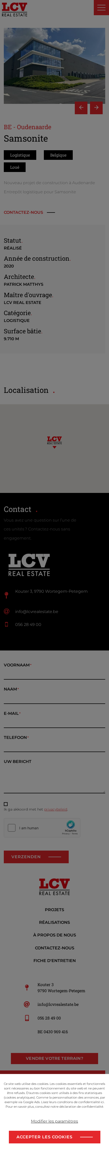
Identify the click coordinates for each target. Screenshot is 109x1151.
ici (102, 1102)
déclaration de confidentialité (81, 1106)
